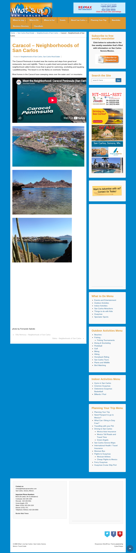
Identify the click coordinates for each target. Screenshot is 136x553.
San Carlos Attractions (103, 308)
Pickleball (98, 346)
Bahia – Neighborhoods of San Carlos (66, 338)
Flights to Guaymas (102, 454)
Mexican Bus (99, 451)
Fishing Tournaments (106, 340)
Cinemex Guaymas (102, 386)
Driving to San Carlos (103, 429)
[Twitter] (107, 534)
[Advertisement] (107, 246)
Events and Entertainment (105, 300)
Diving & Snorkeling (102, 343)
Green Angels (102, 440)
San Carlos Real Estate (26, 33)
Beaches (98, 335)
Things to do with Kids (103, 311)
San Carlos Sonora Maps (104, 443)
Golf (96, 349)
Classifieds (38, 26)
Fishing (97, 337)
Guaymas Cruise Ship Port (105, 465)
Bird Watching (100, 365)
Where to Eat (49, 20)
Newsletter (116, 20)
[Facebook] (113, 534)
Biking (96, 351)
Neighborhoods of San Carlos (47, 33)
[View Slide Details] (99, 8)
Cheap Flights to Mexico (107, 459)
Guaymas (98, 314)
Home (13, 33)
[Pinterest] (120, 534)
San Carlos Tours (101, 360)
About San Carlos (78, 20)
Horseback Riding (101, 357)
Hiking (96, 354)
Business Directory (21, 26)
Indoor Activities (100, 306)
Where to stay (18, 20)
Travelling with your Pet (104, 426)
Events (62, 20)
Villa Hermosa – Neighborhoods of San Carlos (33, 335)
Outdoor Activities (101, 303)
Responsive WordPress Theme (105, 544)
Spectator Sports (101, 317)
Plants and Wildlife (102, 362)
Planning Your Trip (98, 20)
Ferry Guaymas (100, 462)
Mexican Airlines (103, 457)
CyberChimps (118, 546)
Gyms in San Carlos (102, 383)
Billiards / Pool (100, 394)
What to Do (34, 20)
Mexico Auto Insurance (106, 431)
